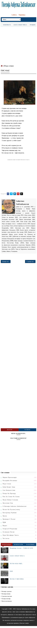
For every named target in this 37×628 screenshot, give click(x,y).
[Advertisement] (18, 45)
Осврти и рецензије (10, 528)
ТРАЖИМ (29, 25)
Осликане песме (9, 532)
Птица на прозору (9, 493)
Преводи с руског (9, 519)
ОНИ (11, 571)
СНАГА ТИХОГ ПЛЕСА (16, 25)
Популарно (6, 544)
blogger (9, 429)
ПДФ (4, 522)
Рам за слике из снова (11, 496)
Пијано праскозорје (10, 477)
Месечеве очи (8, 503)
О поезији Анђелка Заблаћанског (15, 506)
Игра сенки (9, 66)
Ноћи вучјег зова (9, 487)
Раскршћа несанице (10, 480)
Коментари (18, 544)
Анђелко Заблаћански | (23, 609)
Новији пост (5, 261)
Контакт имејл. (24, 623)
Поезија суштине (7, 591)
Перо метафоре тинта (11, 535)
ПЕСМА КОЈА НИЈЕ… (16, 563)
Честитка (6, 538)
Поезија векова (6, 594)
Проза (5, 516)
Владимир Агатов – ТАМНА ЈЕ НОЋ (21, 548)
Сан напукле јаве (9, 490)
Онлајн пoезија (6, 598)
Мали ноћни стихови (10, 500)
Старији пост (30, 261)
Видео (5, 525)
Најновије (30, 544)
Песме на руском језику (11, 509)
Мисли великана (7, 601)
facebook (27, 429)
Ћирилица (22, 15)
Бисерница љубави (10, 512)
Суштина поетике (7, 596)
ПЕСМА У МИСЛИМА (17, 579)
